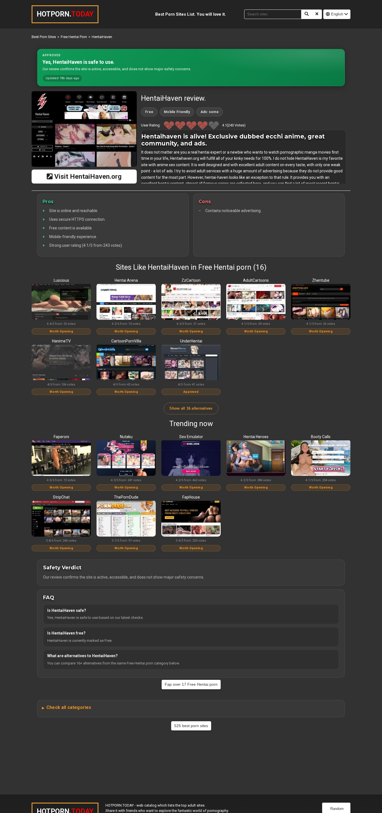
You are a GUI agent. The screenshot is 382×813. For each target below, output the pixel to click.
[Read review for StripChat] (61, 519)
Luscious (61, 280)
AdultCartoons (256, 280)
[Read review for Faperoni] (61, 458)
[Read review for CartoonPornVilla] (126, 363)
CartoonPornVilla (126, 341)
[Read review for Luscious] (61, 302)
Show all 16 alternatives (190, 408)
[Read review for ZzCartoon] (191, 302)
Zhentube (320, 280)
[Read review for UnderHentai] (191, 363)
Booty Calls (321, 436)
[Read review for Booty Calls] (320, 458)
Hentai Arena (126, 280)
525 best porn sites (191, 725)
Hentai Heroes (256, 436)
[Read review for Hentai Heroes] (256, 458)
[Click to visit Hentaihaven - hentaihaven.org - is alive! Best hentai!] (84, 129)
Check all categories (68, 707)
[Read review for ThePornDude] (126, 519)
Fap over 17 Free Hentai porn (191, 684)
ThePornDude (126, 497)
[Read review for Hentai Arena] (126, 302)
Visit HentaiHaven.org (87, 176)
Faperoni (61, 436)
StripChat (61, 497)
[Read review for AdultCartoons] (256, 302)
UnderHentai (191, 341)
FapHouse (191, 497)
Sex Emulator (191, 436)
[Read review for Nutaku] (126, 458)
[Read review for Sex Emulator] (191, 458)
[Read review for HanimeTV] (61, 363)
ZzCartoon (191, 280)
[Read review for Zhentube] (320, 302)
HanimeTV (61, 341)
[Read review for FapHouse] (191, 519)
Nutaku (126, 436)
